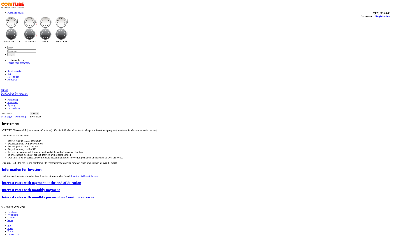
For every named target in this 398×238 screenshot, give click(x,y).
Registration (382, 16)
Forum (10, 231)
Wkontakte (12, 214)
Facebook (12, 212)
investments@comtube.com (84, 176)
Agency (11, 105)
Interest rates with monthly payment (31, 190)
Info (9, 225)
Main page (6, 116)
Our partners (13, 108)
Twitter (10, 217)
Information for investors (22, 169)
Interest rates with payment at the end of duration (41, 183)
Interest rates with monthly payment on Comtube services (48, 197)
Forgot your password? (18, 63)
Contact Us (13, 234)
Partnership (13, 99)
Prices (10, 228)
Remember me (18, 60)
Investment (12, 102)
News (10, 220)
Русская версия (15, 12)
